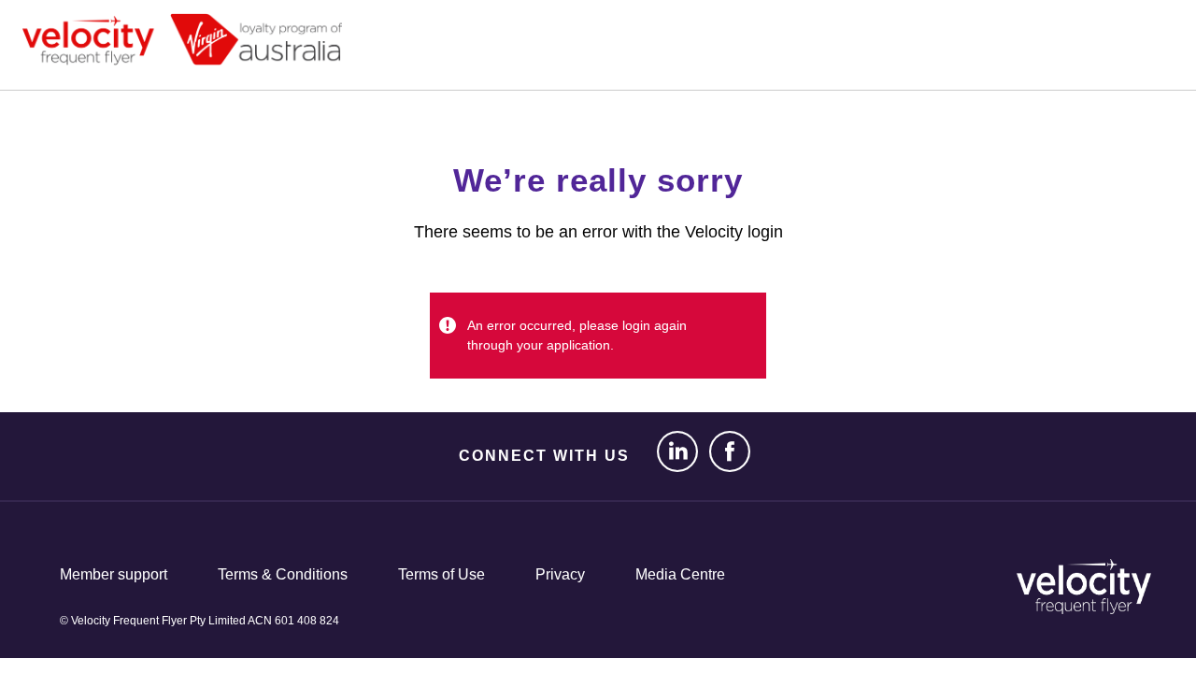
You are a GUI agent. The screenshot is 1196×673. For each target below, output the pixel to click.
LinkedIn (671, 452)
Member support (113, 574)
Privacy (560, 574)
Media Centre (680, 574)
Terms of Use (441, 574)
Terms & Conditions (283, 574)
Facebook (723, 452)
